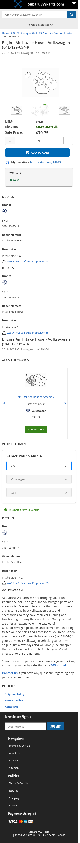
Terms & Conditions (20, 783)
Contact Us (11, 706)
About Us (14, 753)
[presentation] (4, 403)
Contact (13, 760)
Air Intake (66, 33)
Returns (13, 790)
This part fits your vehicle (24, 510)
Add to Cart (40, 152)
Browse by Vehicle (19, 745)
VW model (58, 665)
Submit (55, 726)
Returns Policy (14, 700)
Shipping (14, 798)
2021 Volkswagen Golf (24, 33)
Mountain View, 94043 (45, 162)
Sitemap (14, 767)
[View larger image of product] (16, 110)
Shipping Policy (14, 694)
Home (5, 33)
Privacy (13, 805)
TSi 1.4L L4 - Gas (48, 33)
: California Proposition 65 (28, 261)
